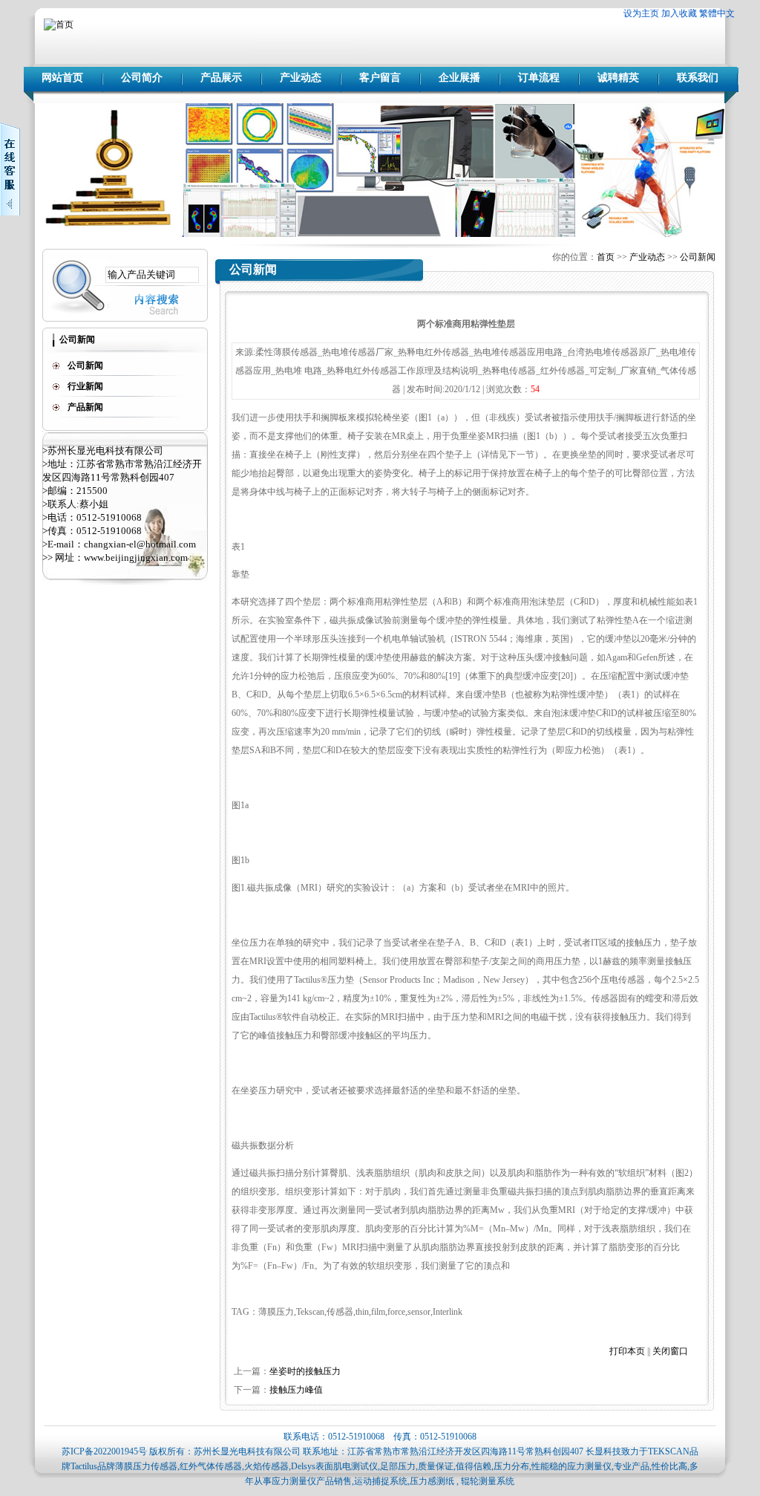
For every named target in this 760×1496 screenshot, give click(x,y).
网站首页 (62, 77)
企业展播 (459, 77)
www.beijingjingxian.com (136, 557)
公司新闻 (697, 257)
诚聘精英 (618, 77)
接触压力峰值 (296, 1390)
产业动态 (300, 77)
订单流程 (539, 77)
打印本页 (627, 1351)
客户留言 (380, 77)
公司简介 (142, 77)
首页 (606, 257)
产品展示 (221, 77)
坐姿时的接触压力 (305, 1371)
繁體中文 (717, 13)
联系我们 (697, 77)
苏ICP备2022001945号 (104, 1451)
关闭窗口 (670, 1351)
